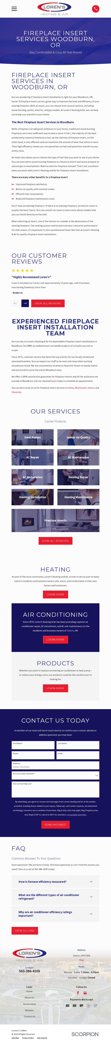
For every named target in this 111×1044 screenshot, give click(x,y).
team (54, 381)
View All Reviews (48, 303)
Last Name (62, 743)
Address (16, 763)
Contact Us (29, 1016)
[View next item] (25, 303)
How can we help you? (22, 784)
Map (81, 959)
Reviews (29, 1010)
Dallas (70, 387)
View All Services (55, 540)
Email (60, 753)
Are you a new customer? (24, 773)
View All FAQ (24, 930)
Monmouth (80, 387)
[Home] (54, 8)
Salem (90, 387)
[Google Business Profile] (85, 992)
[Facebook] (78, 992)
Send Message (55, 824)
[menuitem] (15, 1038)
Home (29, 991)
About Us (29, 997)
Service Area (29, 1003)
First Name (17, 743)
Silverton (16, 392)
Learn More (55, 594)
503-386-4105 (29, 971)
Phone (15, 753)
